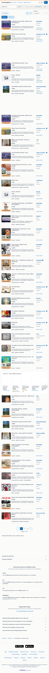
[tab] (27, 13)
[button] (41, 2)
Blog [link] (6, 651)
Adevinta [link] (29, 657)
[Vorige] (18, 528)
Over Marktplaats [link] (8, 657)
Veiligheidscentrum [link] (27, 2)
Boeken (10, 17)
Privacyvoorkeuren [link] (33, 654)
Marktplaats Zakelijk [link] (13, 651)
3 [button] (27, 528)
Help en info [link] (14, 2)
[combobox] (9, 7)
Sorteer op (35, 11)
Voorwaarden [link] (20, 2)
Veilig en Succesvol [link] (24, 651)
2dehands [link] (35, 657)
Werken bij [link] (16, 657)
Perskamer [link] (23, 657)
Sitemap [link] (24, 660)
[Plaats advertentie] (46, 2)
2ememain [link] (42, 657)
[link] (6, 2)
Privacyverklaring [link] (15, 654)
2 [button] (24, 528)
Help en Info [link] (33, 651)
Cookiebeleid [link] (24, 654)
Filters (5, 17)
